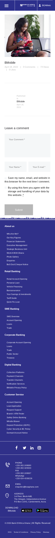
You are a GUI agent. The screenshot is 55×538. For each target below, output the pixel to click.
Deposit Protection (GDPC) (18, 425)
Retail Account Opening (17, 279)
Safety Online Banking (16, 417)
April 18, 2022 (11, 67)
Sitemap (46, 532)
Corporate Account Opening (19, 342)
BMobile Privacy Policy (17, 388)
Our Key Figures (14, 238)
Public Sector (12, 354)
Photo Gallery (13, 257)
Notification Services (16, 384)
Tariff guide (12, 298)
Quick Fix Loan (13, 302)
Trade (9, 328)
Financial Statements (16, 241)
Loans (9, 324)
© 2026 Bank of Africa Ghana (17, 523)
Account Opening (14, 320)
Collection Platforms (15, 372)
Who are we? (12, 234)
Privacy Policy (36, 532)
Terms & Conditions (21, 532)
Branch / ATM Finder (15, 414)
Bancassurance (13, 290)
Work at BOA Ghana (15, 253)
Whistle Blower (13, 421)
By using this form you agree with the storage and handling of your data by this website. (28, 191)
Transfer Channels (15, 380)
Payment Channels (15, 376)
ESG (9, 532)
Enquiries (11, 261)
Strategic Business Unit (17, 249)
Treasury (10, 358)
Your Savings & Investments (19, 294)
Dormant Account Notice (17, 433)
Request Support (14, 410)
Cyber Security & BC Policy (18, 429)
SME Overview (13, 316)
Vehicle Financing (14, 287)
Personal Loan (13, 283)
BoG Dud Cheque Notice (17, 264)
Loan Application (14, 406)
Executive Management (17, 245)
